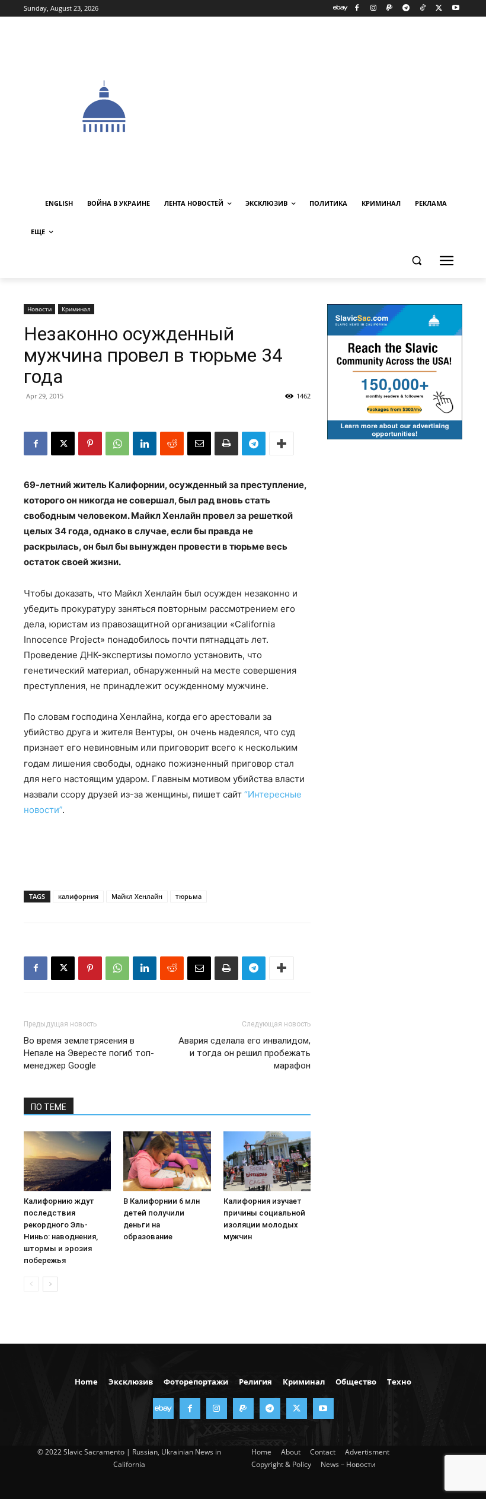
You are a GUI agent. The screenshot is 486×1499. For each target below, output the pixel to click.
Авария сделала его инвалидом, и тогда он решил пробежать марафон (244, 1053)
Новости (39, 309)
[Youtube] (455, 8)
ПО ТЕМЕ (48, 1107)
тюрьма (188, 896)
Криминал (76, 309)
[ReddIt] (172, 443)
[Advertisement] (335, 105)
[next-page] (50, 1284)
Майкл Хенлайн (136, 896)
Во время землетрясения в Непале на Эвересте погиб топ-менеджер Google (89, 1053)
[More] (281, 443)
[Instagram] (373, 8)
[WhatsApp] (117, 443)
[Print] (226, 443)
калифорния (78, 896)
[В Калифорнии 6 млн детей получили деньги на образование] (166, 1161)
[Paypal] (390, 8)
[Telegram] (406, 8)
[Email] (199, 443)
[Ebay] (340, 8)
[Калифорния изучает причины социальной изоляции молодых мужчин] (267, 1161)
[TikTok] (423, 8)
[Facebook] (356, 8)
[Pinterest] (90, 443)
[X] (439, 8)
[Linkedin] (144, 443)
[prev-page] (31, 1284)
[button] (416, 261)
